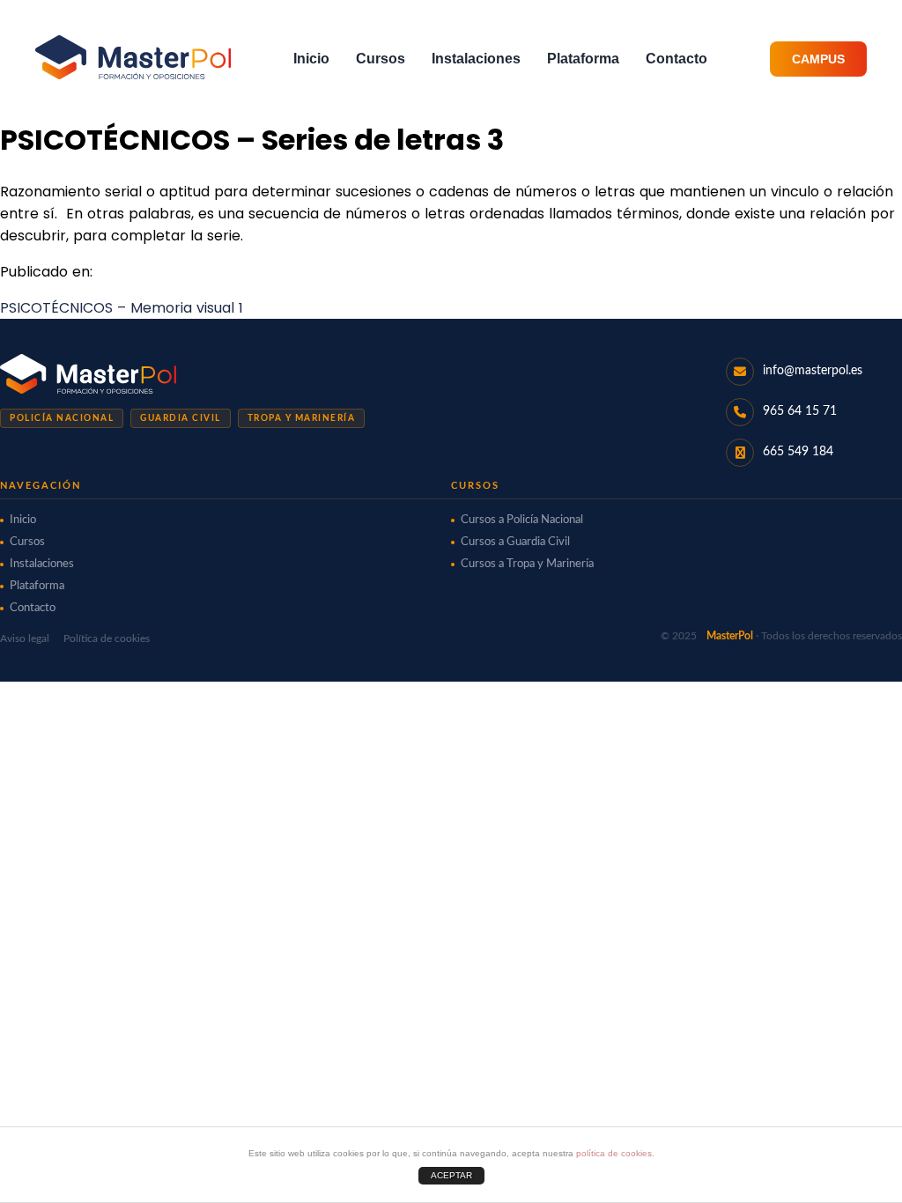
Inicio (311, 58)
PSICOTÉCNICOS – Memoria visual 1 (121, 308)
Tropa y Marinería (302, 418)
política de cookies (614, 1153)
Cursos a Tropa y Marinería (527, 564)
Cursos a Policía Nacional (522, 520)
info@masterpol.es (812, 371)
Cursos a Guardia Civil (515, 542)
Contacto (676, 58)
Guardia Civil (180, 418)
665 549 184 (798, 452)
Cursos (380, 58)
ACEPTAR (451, 1175)
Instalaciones (476, 58)
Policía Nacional (62, 418)
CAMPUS (818, 59)
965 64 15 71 (800, 411)
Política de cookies (106, 638)
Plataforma (583, 58)
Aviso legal (24, 638)
